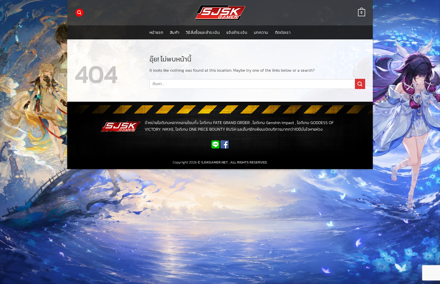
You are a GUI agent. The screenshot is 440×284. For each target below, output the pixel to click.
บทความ (261, 32)
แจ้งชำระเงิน (236, 32)
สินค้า (174, 32)
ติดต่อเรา (283, 32)
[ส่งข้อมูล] (360, 84)
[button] (79, 13)
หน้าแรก (156, 32)
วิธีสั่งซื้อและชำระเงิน (203, 32)
